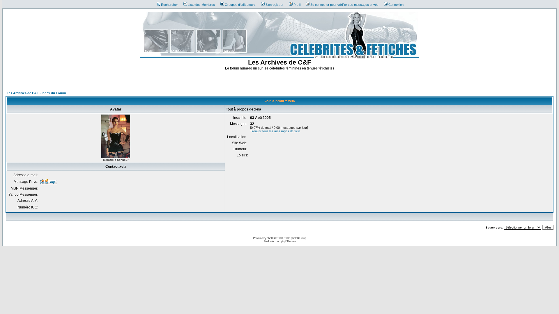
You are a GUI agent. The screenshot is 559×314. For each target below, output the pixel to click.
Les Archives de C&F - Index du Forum (36, 93)
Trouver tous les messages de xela (275, 131)
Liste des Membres (201, 4)
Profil (296, 4)
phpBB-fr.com (288, 241)
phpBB (271, 238)
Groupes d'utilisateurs (240, 4)
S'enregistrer (275, 4)
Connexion (396, 4)
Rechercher (169, 4)
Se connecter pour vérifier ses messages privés (344, 4)
